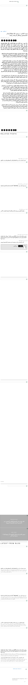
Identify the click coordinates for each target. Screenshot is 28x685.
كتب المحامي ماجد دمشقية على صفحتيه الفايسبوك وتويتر (12, 242)
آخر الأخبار (4, 31)
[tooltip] (16, 40)
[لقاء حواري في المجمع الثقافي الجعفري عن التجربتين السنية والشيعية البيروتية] (14, 521)
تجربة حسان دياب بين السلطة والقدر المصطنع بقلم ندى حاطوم (13, 160)
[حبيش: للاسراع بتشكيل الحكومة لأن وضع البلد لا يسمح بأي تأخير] (14, 534)
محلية (1, 31)
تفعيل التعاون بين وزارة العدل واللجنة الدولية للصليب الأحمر (12, 210)
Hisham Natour (15, 679)
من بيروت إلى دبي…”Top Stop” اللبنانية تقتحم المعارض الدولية (13, 185)
